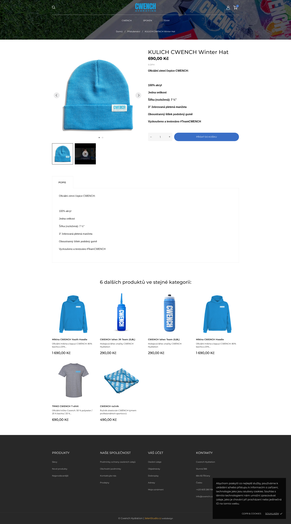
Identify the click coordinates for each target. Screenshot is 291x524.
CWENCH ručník (109, 406)
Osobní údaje (154, 462)
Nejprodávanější (60, 475)
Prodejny (104, 482)
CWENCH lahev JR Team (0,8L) (117, 339)
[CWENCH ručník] (140, 362)
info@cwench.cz (204, 496)
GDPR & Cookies (251, 513)
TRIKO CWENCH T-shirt (65, 406)
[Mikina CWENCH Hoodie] (236, 296)
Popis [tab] (62, 182)
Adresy (151, 482)
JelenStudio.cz (152, 518)
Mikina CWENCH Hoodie (210, 339)
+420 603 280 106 (204, 489)
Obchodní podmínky (110, 469)
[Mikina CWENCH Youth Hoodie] (92, 296)
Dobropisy (153, 475)
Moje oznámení (156, 489)
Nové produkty (59, 469)
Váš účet (155, 453)
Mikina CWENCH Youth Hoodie (69, 339)
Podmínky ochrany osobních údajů (118, 462)
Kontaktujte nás (108, 475)
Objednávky (154, 469)
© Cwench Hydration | (131, 518)
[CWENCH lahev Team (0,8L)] (188, 296)
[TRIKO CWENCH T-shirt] (92, 362)
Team (166, 20)
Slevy (54, 462)
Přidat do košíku (206, 137)
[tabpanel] (97, 95)
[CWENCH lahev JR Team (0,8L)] (140, 296)
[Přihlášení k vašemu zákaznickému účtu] (228, 8)
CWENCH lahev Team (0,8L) (164, 339)
